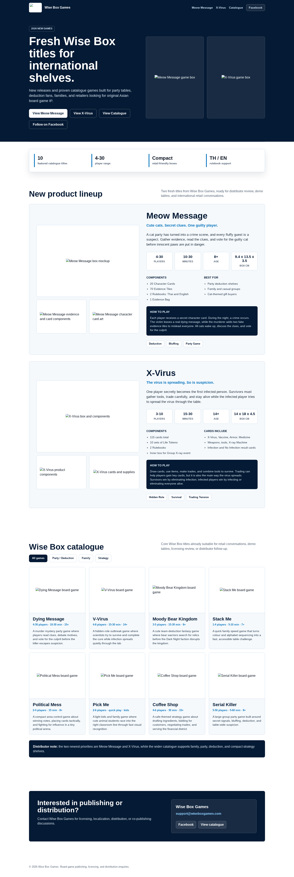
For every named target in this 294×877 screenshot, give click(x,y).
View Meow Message (48, 113)
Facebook (255, 7)
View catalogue (212, 824)
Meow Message (202, 7)
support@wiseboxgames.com (198, 813)
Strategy (103, 558)
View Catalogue (114, 113)
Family (86, 558)
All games (38, 558)
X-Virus (221, 7)
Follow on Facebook (48, 124)
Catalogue (236, 7)
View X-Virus (83, 113)
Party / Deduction (63, 558)
